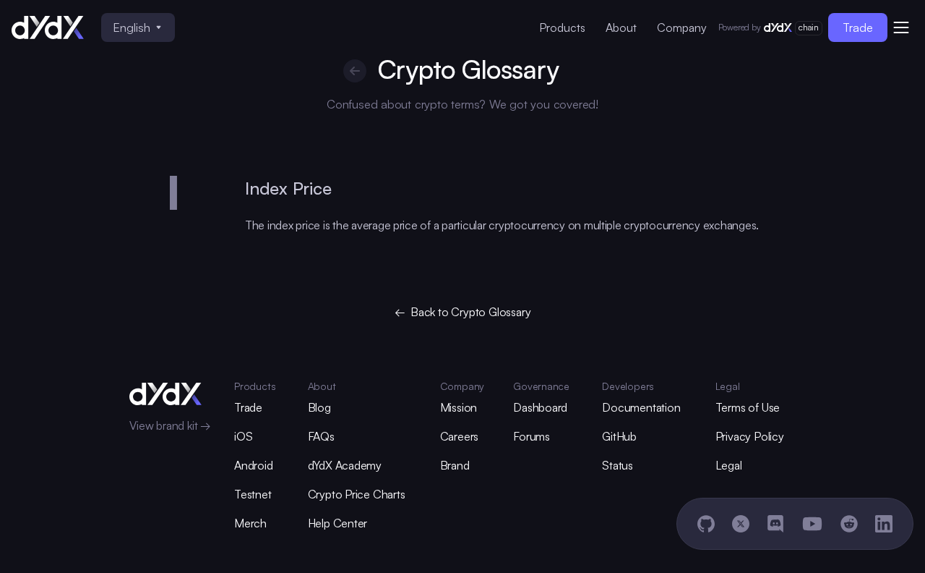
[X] (740, 523)
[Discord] (775, 523)
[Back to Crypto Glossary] (354, 70)
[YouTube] (812, 524)
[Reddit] (849, 523)
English (131, 27)
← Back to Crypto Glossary (463, 312)
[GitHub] (706, 523)
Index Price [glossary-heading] (288, 188)
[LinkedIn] (883, 523)
